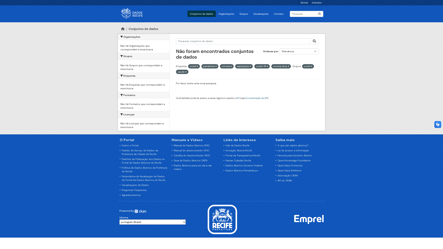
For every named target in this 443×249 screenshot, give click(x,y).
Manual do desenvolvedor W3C (191, 150)
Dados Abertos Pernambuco (242, 170)
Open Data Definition (290, 170)
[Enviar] (319, 14)
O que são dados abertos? (293, 145)
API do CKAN (285, 180)
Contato (317, 2)
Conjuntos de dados (201, 13)
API (237, 98)
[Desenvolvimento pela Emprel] (309, 219)
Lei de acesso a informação (293, 150)
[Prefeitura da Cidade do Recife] (222, 219)
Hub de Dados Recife (238, 145)
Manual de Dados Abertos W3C (192, 145)
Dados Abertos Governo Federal (244, 165)
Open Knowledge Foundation (294, 160)
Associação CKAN (288, 175)
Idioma (123, 217)
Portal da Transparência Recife (243, 155)
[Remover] (197, 66)
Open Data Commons (290, 165)
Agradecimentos (131, 195)
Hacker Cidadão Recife (238, 160)
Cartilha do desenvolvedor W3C (192, 155)
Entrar (304, 2)
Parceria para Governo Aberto (295, 155)
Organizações (226, 13)
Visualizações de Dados (135, 185)
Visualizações (261, 13)
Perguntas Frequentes (134, 190)
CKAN (140, 211)
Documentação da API (256, 98)
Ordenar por (270, 51)
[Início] (123, 29)
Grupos (243, 13)
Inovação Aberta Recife (239, 150)
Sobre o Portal (130, 145)
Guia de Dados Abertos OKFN (190, 160)
